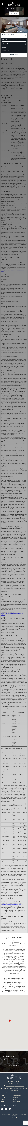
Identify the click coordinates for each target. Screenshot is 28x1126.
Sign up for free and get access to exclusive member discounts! (14, 1061)
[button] (9, 1021)
